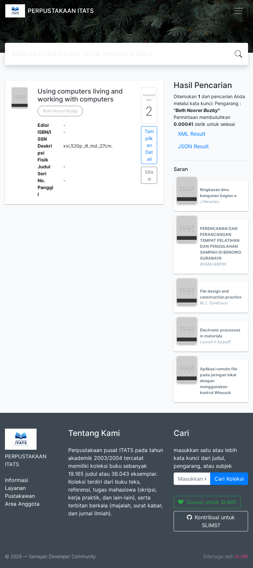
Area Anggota (22, 503)
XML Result (192, 133)
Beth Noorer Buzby (60, 110)
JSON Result (193, 146)
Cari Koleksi (229, 478)
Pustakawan (20, 496)
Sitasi (149, 175)
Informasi (16, 480)
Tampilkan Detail (149, 145)
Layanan (15, 488)
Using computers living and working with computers (80, 95)
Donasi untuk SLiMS (211, 502)
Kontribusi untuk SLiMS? (215, 521)
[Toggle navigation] (238, 10)
